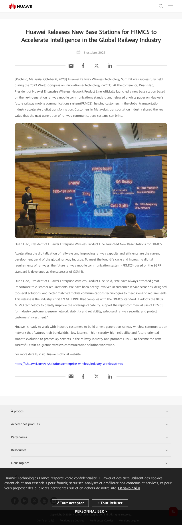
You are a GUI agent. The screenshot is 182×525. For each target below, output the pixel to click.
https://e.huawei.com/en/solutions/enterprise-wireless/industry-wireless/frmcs (69, 363)
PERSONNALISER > (91, 511)
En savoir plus (129, 488)
